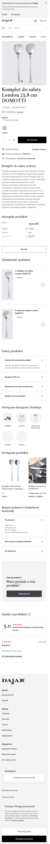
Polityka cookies (17, 820)
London (31, 229)
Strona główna (7, 37)
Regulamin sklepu (9, 749)
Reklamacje (7, 730)
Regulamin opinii (9, 754)
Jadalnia (21, 37)
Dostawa (5, 713)
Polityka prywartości (10, 790)
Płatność (5, 719)
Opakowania (7, 736)
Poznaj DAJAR (8, 695)
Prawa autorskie (8, 797)
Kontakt (5, 700)
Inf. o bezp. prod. (9, 760)
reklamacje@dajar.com (19, 532)
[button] (24, 360)
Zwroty (5, 724)
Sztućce (33, 37)
